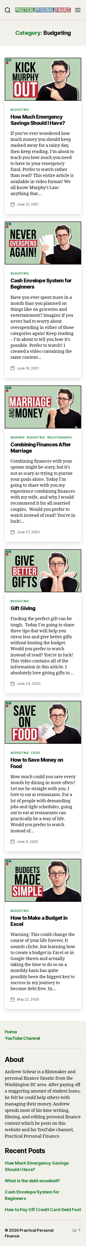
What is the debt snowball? (32, 1180)
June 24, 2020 (28, 683)
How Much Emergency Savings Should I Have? (38, 120)
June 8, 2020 (27, 841)
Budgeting (20, 109)
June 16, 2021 (28, 368)
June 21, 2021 (27, 204)
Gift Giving (23, 608)
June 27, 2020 (28, 532)
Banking (17, 437)
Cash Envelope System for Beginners (41, 284)
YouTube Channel (22, 1038)
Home (11, 1031)
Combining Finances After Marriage (41, 448)
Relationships (59, 437)
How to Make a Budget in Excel (39, 921)
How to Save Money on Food (37, 763)
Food (35, 753)
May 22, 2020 (28, 999)
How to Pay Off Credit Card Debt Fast (43, 1209)
